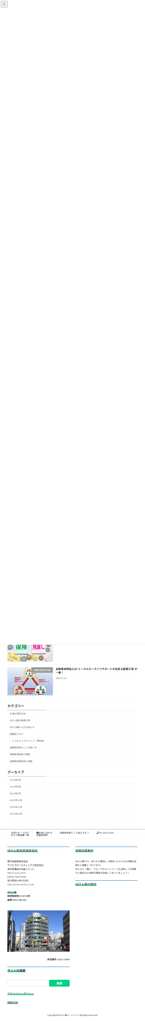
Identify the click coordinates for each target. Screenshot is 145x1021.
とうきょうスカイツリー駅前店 (28, 740)
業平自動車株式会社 (17, 861)
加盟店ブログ (16, 734)
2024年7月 (15, 779)
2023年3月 (15, 786)
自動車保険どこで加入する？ (74, 832)
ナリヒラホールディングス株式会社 (25, 865)
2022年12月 (16, 800)
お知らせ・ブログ (20, 832)
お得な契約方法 (17, 713)
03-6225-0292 (106, 832)
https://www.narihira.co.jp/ (20, 884)
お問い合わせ (45, 832)
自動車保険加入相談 (20, 754)
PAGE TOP (138, 986)
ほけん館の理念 (85, 884)
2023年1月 (15, 793)
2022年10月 (16, 814)
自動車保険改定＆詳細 (21, 761)
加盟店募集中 (84, 850)
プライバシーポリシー (20, 993)
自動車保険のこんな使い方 (23, 747)
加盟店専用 (42, 835)
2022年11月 (16, 807)
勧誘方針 (12, 1002)
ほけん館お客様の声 (20, 720)
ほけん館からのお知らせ (22, 727)
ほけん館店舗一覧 (20, 835)
